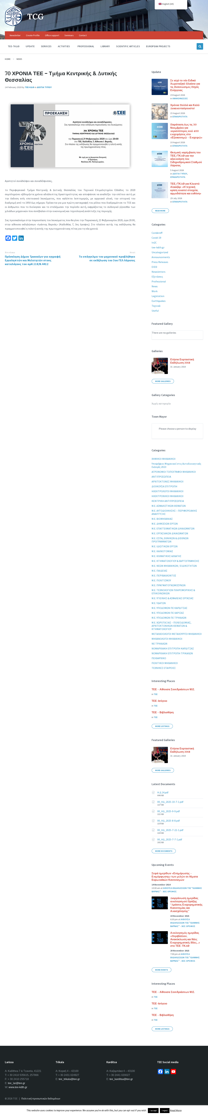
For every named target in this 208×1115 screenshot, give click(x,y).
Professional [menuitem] (86, 46)
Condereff (157, 232)
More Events (161, 970)
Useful (155, 310)
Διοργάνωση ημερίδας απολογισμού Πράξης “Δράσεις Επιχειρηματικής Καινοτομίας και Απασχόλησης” (186, 904)
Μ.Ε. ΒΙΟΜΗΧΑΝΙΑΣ (162, 518)
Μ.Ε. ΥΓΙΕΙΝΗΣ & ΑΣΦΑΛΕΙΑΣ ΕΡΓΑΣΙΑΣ (173, 598)
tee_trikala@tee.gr (69, 1079)
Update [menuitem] (30, 46)
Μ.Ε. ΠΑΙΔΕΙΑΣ (159, 570)
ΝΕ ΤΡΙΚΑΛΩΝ (159, 643)
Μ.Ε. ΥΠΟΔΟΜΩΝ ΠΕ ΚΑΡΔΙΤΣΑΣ (169, 608)
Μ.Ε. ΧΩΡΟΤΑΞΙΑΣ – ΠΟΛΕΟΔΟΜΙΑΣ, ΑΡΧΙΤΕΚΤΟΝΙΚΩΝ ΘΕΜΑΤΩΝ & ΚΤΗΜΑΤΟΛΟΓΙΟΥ (171, 626)
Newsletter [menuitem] (15, 35)
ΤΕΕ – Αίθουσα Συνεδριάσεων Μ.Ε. (173, 689)
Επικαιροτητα (179, 116)
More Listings (162, 726)
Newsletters (158, 271)
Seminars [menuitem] (69, 35)
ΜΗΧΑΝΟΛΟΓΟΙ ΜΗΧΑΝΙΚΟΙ (167, 638)
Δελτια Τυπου (44, 87)
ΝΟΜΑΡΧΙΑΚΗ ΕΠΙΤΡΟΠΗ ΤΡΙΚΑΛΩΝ (172, 653)
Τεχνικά (156, 305)
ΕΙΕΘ (154, 266)
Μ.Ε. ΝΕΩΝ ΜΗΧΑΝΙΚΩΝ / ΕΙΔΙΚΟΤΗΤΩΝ (174, 565)
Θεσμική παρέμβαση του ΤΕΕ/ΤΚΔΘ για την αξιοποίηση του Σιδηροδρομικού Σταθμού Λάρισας (186, 159)
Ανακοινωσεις (180, 98)
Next (132, 252)
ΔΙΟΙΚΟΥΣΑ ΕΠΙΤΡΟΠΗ (164, 486)
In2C (154, 242)
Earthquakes (159, 300)
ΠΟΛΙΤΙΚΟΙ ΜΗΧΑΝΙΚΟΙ (165, 663)
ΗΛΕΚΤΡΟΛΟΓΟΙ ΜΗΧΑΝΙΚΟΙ (167, 491)
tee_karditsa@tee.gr (121, 1079)
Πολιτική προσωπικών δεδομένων (40, 1098)
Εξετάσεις (157, 276)
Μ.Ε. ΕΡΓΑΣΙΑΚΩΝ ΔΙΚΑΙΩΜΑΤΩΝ (170, 533)
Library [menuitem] (105, 46)
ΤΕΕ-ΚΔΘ (29, 87)
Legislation (158, 296)
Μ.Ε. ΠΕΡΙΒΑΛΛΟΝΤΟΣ (164, 575)
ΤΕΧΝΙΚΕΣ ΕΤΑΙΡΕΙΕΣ (164, 668)
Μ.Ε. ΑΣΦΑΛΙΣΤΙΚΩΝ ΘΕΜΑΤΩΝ (169, 505)
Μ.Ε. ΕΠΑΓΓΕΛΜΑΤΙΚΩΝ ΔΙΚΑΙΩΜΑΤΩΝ (173, 528)
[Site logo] (13, 25)
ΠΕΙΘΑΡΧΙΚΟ (159, 658)
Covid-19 (156, 237)
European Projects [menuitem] (158, 46)
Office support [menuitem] (52, 35)
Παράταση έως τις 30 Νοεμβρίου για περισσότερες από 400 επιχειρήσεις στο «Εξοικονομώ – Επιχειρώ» (186, 131)
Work (154, 291)
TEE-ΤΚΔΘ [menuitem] (13, 46)
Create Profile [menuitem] (33, 35)
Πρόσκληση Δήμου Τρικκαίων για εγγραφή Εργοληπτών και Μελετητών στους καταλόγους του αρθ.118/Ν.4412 (32, 260)
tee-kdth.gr (158, 247)
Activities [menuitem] (64, 46)
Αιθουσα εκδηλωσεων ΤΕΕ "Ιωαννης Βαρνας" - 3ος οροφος (185, 923)
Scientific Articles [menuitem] (128, 46)
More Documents (163, 851)
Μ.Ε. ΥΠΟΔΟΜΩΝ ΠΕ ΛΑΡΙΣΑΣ (168, 612)
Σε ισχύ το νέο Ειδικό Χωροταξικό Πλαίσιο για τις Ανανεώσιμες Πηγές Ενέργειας (185, 85)
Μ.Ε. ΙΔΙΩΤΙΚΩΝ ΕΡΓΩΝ (165, 546)
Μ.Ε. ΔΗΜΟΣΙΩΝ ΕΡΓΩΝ (165, 523)
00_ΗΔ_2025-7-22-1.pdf (170, 830)
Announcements (161, 257)
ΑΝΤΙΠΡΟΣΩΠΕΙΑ (161, 476)
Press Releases (160, 262)
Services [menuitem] (46, 46)
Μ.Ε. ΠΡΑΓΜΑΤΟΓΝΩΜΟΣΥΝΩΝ (169, 585)
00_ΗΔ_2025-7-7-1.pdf (169, 839)
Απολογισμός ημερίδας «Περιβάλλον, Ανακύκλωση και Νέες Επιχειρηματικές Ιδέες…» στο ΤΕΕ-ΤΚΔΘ (185, 939)
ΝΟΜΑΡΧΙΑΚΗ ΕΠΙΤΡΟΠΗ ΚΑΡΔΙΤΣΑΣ (173, 648)
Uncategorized (160, 252)
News (19, 59)
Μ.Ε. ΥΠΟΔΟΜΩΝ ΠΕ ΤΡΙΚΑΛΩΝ (169, 617)
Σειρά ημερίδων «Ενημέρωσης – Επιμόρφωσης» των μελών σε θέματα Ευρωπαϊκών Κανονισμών (175, 876)
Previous (10, 252)
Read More (160, 210)
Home (8, 59)
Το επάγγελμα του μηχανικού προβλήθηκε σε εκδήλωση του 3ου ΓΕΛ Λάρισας (107, 258)
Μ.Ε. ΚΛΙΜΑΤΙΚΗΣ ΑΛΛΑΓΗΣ (166, 556)
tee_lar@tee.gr (16, 1083)
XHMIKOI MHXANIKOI (164, 458)
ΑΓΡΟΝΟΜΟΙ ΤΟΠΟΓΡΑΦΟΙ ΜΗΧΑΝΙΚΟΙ (174, 471)
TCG (35, 16)
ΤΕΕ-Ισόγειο (159, 700)
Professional (159, 281)
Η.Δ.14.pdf (163, 792)
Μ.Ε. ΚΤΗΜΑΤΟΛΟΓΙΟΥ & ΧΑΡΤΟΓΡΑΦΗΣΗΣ (175, 561)
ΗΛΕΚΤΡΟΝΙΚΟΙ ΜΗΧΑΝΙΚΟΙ (167, 496)
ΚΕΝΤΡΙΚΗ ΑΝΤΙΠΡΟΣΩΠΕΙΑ (168, 501)
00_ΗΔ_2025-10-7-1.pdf (170, 801)
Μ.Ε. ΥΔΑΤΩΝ (159, 603)
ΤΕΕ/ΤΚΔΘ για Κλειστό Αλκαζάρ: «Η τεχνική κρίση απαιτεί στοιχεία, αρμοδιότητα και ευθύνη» (185, 188)
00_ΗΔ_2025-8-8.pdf (168, 820)
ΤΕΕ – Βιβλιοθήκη (163, 712)
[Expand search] (200, 46)
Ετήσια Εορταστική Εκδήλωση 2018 (182, 361)
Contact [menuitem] (83, 35)
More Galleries (162, 381)
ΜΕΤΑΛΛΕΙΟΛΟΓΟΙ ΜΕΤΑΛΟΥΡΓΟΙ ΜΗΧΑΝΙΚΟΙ (177, 633)
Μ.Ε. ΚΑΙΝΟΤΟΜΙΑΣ (162, 551)
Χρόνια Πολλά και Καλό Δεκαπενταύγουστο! (185, 106)
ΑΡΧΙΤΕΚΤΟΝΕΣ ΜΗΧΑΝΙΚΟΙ (167, 481)
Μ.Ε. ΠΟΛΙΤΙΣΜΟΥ (161, 580)
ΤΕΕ (155, 694)
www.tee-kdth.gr (18, 1087)
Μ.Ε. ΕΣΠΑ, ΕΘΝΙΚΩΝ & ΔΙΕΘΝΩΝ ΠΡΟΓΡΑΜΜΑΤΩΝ (170, 540)
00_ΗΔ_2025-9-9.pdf (168, 811)
